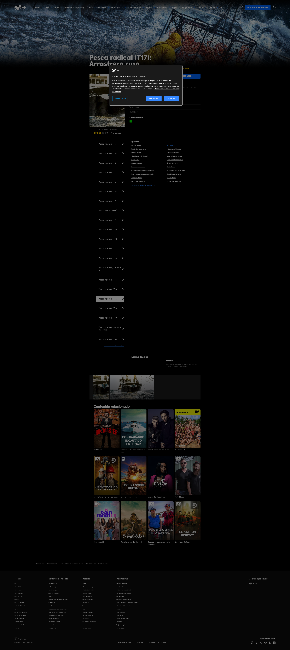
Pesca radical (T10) (107, 229)
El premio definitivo (174, 181)
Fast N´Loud (179, 497)
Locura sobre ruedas (129, 497)
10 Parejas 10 (180, 450)
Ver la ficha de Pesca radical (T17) (143, 185)
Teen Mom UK (99, 542)
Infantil (149, 7)
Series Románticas (20, 615)
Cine (47, 7)
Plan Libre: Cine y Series (123, 606)
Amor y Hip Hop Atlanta (157, 497)
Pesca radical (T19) (107, 317)
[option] (101, 387)
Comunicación (120, 628)
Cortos (200, 7)
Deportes (101, 7)
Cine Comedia (18, 593)
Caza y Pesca (52, 625)
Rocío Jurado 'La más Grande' (57, 609)
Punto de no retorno (138, 149)
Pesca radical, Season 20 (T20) (109, 328)
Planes (118, 609)
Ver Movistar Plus (121, 583)
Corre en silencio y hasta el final (142, 170)
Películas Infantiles (20, 606)
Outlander (51, 602)
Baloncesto (162, 7)
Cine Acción (18, 596)
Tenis (90, 7)
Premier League (87, 593)
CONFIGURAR (120, 98)
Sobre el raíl (171, 178)
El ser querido (52, 583)
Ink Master (98, 450)
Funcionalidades (121, 587)
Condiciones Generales (123, 593)
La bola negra (52, 587)
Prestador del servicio (124, 642)
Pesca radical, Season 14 (109, 269)
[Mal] (97, 133)
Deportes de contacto (89, 615)
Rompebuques (136, 163)
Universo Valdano (87, 599)
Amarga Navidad (53, 593)
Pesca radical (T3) (107, 163)
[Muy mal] (94, 133)
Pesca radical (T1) (107, 144)
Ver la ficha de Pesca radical (114, 346)
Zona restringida (173, 152)
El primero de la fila (138, 181)
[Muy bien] (105, 133)
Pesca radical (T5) (107, 182)
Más (221, 7)
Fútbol (56, 7)
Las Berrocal (52, 606)
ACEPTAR (172, 98)
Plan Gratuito (117, 7)
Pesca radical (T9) (107, 220)
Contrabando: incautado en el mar (133, 451)
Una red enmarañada (174, 156)
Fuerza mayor (136, 152)
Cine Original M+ (19, 587)
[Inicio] (20, 7)
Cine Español (18, 590)
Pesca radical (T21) (107, 339)
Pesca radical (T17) (107, 298)
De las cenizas (136, 145)
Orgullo (16, 628)
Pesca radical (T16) (107, 289)
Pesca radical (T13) (107, 258)
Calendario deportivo (74, 7)
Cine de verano (19, 602)
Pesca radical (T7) (107, 201)
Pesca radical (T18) (107, 308)
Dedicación (135, 160)
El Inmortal (51, 596)
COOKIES (164, 642)
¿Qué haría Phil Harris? (139, 156)
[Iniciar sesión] (274, 7)
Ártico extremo (172, 163)
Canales (211, 7)
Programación (86, 628)
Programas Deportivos (55, 621)
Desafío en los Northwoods (131, 542)
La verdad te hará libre (175, 160)
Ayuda (255, 583)
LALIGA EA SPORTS (88, 590)
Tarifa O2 (119, 621)
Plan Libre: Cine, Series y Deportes (127, 602)
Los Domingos (52, 590)
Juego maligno (136, 178)
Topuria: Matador (87, 612)
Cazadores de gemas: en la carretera (159, 543)
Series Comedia (19, 618)
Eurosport (85, 618)
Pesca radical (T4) (107, 172)
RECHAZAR (154, 98)
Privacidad (152, 642)
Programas (187, 7)
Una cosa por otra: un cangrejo (142, 174)
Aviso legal (140, 642)
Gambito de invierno (174, 174)
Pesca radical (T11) (107, 239)
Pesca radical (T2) (107, 153)
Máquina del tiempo (174, 149)
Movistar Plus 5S (53, 628)
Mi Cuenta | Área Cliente (123, 590)
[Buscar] (242, 7)
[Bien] (103, 133)
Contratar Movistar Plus (123, 599)
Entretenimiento (19, 625)
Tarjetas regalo (121, 625)
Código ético (120, 596)
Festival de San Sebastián (56, 615)
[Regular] (100, 133)
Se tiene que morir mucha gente (58, 599)
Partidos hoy (86, 625)
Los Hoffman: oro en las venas (106, 497)
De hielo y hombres (138, 167)
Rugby (174, 7)
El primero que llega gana (176, 170)
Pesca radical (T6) (107, 191)
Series (37, 7)
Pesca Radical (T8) (107, 210)
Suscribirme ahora (257, 7)
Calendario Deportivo (89, 621)
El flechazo (171, 167)
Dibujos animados (53, 618)
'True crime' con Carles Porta (57, 612)
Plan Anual (119, 615)
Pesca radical (105, 248)
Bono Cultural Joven (122, 618)
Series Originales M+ (20, 612)
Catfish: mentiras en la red (158, 450)
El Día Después (87, 596)
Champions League (88, 587)
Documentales (134, 7)
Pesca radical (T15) (107, 279)
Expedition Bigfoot (182, 542)
